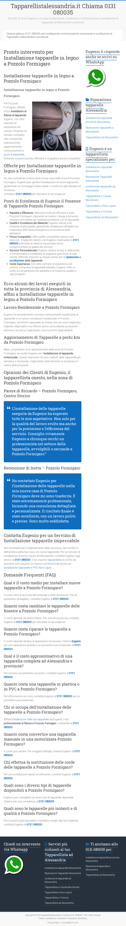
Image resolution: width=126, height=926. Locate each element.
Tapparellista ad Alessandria (102, 137)
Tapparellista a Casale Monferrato (62, 887)
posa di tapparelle (14, 154)
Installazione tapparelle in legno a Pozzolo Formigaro (39, 78)
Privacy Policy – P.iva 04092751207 (63, 923)
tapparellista (55, 559)
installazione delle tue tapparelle (30, 719)
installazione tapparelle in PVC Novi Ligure (28, 567)
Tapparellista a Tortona (99, 211)
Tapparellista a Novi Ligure (101, 205)
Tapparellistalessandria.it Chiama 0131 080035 (63, 9)
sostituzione (17, 260)
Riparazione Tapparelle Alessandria (63, 873)
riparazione (72, 257)
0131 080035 (24, 194)
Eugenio (76, 641)
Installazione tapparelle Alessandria (63, 868)
